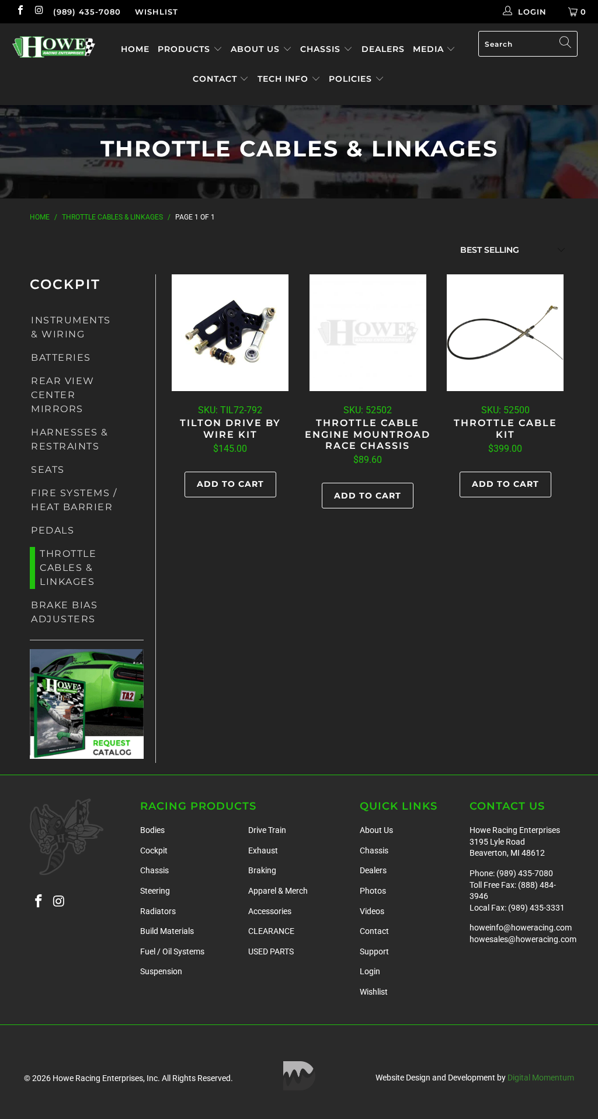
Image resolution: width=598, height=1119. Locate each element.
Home (135, 49)
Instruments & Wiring (71, 327)
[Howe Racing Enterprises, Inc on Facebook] (20, 11)
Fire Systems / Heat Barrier (74, 500)
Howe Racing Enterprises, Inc (105, 1078)
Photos (373, 890)
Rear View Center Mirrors (63, 394)
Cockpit (154, 850)
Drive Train (267, 830)
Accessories (269, 911)
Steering (155, 890)
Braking (262, 870)
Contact (216, 79)
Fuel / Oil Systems (172, 951)
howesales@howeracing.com (523, 939)
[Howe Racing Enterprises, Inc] (54, 47)
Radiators (158, 911)
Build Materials (167, 931)
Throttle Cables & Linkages (68, 567)
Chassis (321, 49)
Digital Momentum (540, 1077)
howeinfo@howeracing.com (521, 927)
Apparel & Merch (278, 890)
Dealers (383, 49)
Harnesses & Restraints (70, 439)
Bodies (152, 830)
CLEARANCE (271, 931)
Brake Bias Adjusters (64, 612)
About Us (257, 49)
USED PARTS (271, 951)
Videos (372, 911)
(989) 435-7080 (87, 11)
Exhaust (263, 850)
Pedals (52, 530)
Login (370, 971)
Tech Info (284, 79)
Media (430, 49)
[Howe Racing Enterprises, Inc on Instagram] (38, 11)
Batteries (61, 357)
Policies (352, 79)
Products (185, 49)
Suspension (161, 971)
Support (374, 951)
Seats (48, 469)
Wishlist (156, 11)
